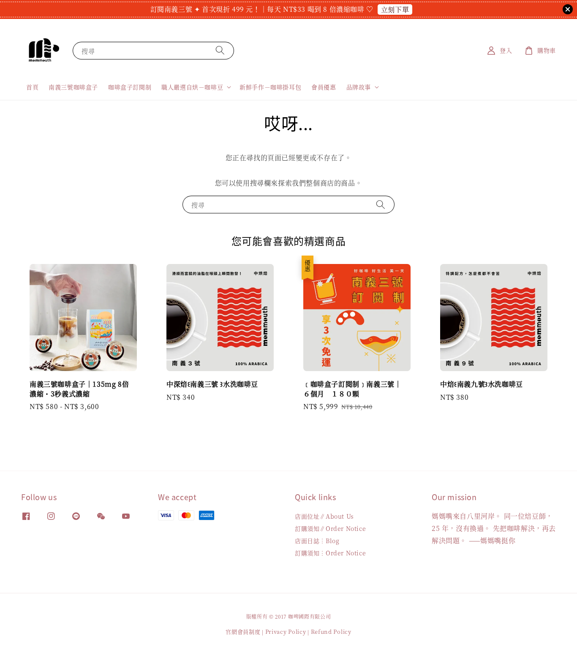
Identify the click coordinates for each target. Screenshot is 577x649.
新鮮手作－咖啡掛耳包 (270, 87)
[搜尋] (220, 50)
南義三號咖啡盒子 (73, 87)
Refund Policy (331, 631)
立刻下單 (395, 9)
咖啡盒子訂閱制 (129, 87)
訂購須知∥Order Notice (330, 528)
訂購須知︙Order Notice (330, 553)
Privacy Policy (285, 631)
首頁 (32, 87)
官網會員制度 (243, 631)
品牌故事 (358, 87)
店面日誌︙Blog (317, 540)
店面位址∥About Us (324, 516)
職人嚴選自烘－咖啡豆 (192, 87)
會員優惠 (323, 87)
